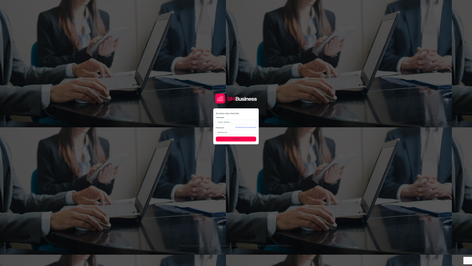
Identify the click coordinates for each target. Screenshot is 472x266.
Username (220, 117)
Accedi (236, 139)
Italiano (287, 246)
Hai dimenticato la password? (246, 127)
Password (220, 128)
